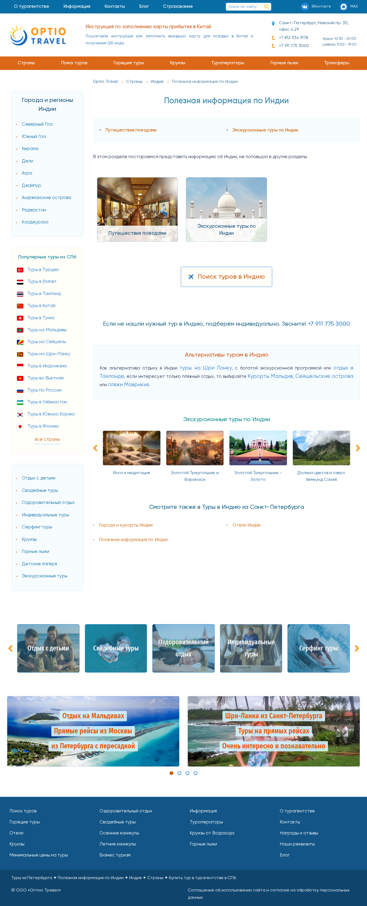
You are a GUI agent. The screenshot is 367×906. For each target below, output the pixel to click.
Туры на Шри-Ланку (48, 354)
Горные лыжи (284, 63)
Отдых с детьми (38, 478)
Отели (16, 833)
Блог (144, 6)
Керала (30, 149)
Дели (27, 161)
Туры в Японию (43, 426)
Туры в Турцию (43, 270)
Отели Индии (246, 525)
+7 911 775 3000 (294, 46)
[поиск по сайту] (266, 7)
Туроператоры (227, 63)
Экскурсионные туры (44, 576)
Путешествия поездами (131, 130)
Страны (26, 63)
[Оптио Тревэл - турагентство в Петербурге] (37, 34)
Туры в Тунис (41, 318)
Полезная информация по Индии (133, 540)
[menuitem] (31, 6)
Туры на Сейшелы (46, 342)
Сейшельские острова (324, 376)
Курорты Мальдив (270, 376)
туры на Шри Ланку (205, 368)
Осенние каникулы (119, 833)
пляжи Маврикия (128, 384)
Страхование (178, 6)
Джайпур (31, 185)
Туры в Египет (42, 281)
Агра (27, 173)
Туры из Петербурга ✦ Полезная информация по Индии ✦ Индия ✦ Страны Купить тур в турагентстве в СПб (123, 878)
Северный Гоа (37, 124)
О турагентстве (31, 6)
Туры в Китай (41, 306)
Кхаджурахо (35, 222)
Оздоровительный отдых (48, 502)
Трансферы (336, 63)
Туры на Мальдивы (47, 330)
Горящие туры (128, 63)
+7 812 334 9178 (293, 38)
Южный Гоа (34, 136)
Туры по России (44, 390)
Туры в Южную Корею (51, 414)
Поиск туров (74, 63)
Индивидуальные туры (45, 515)
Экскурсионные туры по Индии (265, 130)
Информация (76, 6)
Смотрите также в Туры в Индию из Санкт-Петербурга (226, 507)
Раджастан (34, 210)
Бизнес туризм (115, 855)
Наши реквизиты (297, 844)
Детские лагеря (39, 564)
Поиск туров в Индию (231, 276)
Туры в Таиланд (44, 294)
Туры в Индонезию (47, 366)
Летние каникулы (117, 844)
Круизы (177, 63)
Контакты (115, 6)
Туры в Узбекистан (47, 402)
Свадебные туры (40, 490)
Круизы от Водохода (212, 833)
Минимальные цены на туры (38, 855)
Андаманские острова (46, 198)
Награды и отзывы (299, 833)
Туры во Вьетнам (45, 378)
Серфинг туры (37, 527)
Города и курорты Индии (126, 525)
